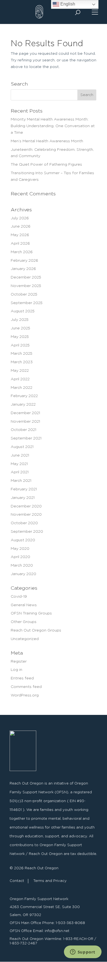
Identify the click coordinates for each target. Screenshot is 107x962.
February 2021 (24, 489)
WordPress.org (25, 695)
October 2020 (24, 523)
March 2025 (21, 354)
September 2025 (27, 303)
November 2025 (26, 286)
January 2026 (23, 269)
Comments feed (26, 687)
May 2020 (20, 549)
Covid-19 (19, 596)
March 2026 (22, 252)
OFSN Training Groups (31, 613)
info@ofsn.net (57, 931)
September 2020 (27, 532)
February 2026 (24, 261)
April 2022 (20, 379)
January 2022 (23, 404)
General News (24, 605)
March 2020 (22, 565)
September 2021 (26, 438)
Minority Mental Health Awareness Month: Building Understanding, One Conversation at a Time (53, 126)
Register (19, 661)
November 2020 (26, 514)
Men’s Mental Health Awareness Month (47, 141)
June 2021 (20, 455)
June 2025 (20, 328)
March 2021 (21, 481)
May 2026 (20, 235)
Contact (17, 881)
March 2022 (21, 388)
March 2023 (22, 362)
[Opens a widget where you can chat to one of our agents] (83, 952)
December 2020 (26, 506)
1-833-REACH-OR (78, 939)
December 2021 (25, 413)
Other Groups (23, 622)
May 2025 (20, 337)
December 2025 (26, 277)
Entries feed (22, 678)
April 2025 (20, 345)
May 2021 (19, 464)
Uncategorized (25, 639)
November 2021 (25, 421)
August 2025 (23, 311)
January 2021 (23, 498)
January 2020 (23, 574)
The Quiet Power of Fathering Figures (46, 164)
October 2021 (23, 430)
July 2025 (20, 320)
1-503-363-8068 (70, 923)
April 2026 (20, 243)
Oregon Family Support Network (39, 899)
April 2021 (20, 472)
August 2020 (23, 540)
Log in (16, 670)
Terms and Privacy (50, 881)
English (67, 4)
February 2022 (24, 396)
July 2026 (20, 218)
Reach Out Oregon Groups (36, 630)
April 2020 (20, 557)
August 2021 (22, 447)
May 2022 (20, 371)
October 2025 (24, 294)
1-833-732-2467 (23, 943)
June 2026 (20, 226)
